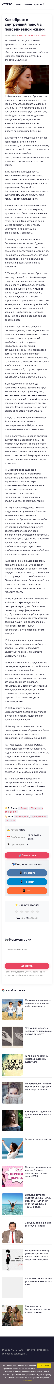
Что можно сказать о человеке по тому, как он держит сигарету (38, 1031)
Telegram (27, 881)
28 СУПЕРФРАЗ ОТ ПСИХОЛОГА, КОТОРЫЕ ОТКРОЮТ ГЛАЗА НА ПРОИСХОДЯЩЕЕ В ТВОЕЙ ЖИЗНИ (38, 1201)
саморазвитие (39, 816)
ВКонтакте (27, 872)
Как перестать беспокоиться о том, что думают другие (38, 1309)
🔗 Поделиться (27, 855)
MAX (27, 890)
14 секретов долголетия (38, 1139)
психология (21, 816)
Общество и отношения (35, 35)
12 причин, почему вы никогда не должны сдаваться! (36, 1058)
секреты (10, 820)
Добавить (27, 966)
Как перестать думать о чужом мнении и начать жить (38, 1114)
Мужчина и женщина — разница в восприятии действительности (38, 1003)
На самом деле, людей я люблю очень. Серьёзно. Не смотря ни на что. (38, 1086)
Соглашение (27, 1381)
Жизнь (20, 35)
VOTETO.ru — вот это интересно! (23, 4)
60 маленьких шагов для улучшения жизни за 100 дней (38, 1281)
